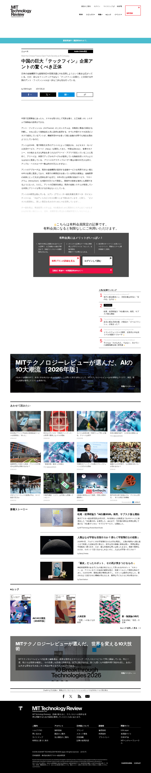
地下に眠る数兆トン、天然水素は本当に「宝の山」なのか (121, 296)
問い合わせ (36, 734)
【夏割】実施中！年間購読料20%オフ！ (67, 271)
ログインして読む (92, 261)
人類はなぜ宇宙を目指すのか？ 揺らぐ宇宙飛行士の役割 (107, 537)
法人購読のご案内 (61, 737)
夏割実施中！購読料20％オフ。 (75, 41)
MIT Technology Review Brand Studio (91, 528)
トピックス (90, 14)
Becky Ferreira (83, 553)
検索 (118, 6)
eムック (108, 14)
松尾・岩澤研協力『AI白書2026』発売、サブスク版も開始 (121, 309)
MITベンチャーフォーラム (130, 741)
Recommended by (127, 502)
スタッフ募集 (82, 734)
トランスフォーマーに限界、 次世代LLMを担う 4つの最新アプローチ (121, 332)
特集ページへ (126, 386)
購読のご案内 (86, 6)
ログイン (97, 6)
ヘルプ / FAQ (37, 730)
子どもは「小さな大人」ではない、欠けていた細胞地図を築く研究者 (121, 342)
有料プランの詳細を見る (63, 261)
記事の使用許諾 (83, 740)
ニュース (24, 51)
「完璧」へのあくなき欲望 (86, 619)
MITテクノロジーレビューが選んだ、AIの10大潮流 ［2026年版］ (74, 366)
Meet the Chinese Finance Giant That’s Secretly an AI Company (45, 56)
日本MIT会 (125, 737)
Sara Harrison (83, 579)
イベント (118, 14)
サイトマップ (37, 737)
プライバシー (104, 737)
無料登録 (130, 13)
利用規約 (102, 734)
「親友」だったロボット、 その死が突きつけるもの (105, 563)
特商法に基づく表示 (40, 740)
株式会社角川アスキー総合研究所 (53, 755)
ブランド (80, 730)
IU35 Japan (125, 730)
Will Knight (28, 89)
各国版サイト (126, 734)
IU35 (81, 14)
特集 (100, 14)
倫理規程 (102, 730)
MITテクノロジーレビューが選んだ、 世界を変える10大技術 (74, 646)
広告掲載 (80, 737)
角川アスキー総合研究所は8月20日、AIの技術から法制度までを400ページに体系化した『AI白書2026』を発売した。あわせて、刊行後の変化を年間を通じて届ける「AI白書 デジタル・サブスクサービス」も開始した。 (108, 521)
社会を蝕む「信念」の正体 (131, 619)
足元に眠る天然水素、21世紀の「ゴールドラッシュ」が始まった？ (122, 321)
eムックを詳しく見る (128, 628)
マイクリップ (108, 6)
